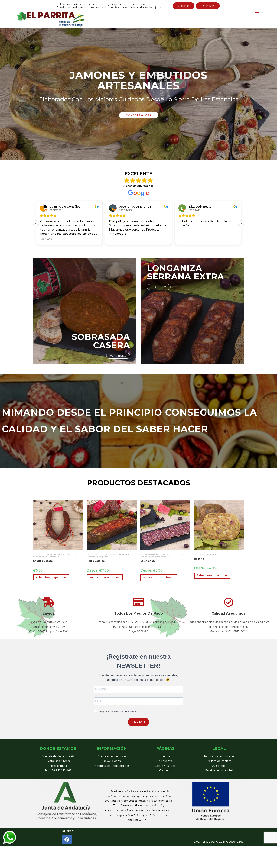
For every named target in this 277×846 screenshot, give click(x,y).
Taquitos (103, 556)
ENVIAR (138, 722)
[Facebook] (67, 839)
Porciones (53, 556)
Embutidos (69, 554)
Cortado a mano (42, 554)
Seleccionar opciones (51, 577)
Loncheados (40, 556)
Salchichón (147, 561)
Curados (57, 554)
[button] (138, 115)
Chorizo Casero (43, 561)
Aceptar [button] (183, 6)
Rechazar (208, 6)
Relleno (199, 558)
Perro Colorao (96, 561)
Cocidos (198, 554)
